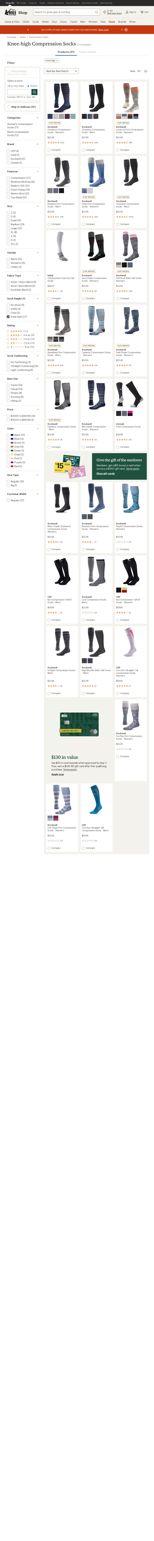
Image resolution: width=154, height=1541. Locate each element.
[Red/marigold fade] (124, 590)
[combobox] (66, 12)
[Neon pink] (130, 413)
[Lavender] (130, 116)
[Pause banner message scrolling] (126, 30)
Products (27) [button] (66, 51)
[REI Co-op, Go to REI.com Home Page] (10, 12)
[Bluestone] (84, 516)
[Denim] (90, 116)
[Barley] (118, 116)
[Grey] (50, 190)
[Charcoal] (118, 264)
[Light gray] (61, 116)
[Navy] (50, 116)
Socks (23, 37)
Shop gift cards (106, 473)
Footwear (12, 37)
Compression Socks (38, 37)
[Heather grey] (124, 413)
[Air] (72, 116)
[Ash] (55, 116)
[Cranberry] (55, 818)
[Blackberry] (67, 116)
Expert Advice (87, 51)
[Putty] (50, 339)
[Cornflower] (84, 190)
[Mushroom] (95, 116)
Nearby (33, 86)
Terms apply (132, 468)
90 (145, 70)
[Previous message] (28, 30)
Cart (146, 12)
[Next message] (122, 30)
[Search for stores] (34, 92)
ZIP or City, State (15, 86)
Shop (22, 12)
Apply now (57, 774)
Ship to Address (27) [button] (23, 106)
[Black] (84, 116)
